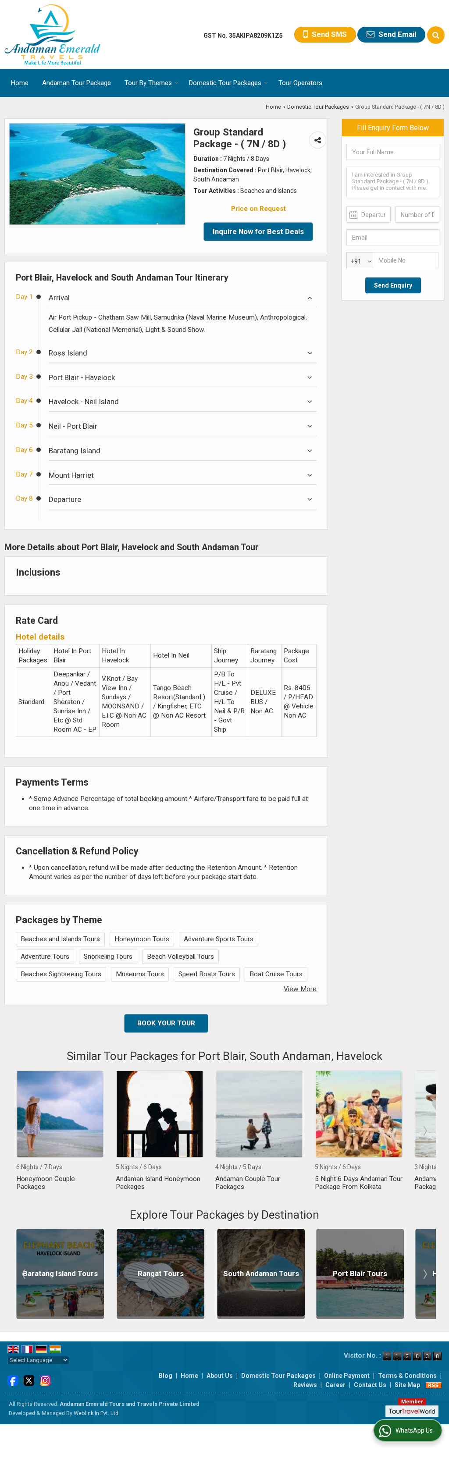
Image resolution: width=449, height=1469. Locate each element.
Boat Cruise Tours (276, 974)
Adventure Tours (45, 956)
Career (335, 1384)
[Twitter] (29, 1380)
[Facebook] (12, 1380)
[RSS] (434, 1384)
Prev (25, 1131)
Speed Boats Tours (206, 974)
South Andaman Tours (161, 1273)
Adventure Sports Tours (218, 939)
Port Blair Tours (259, 1273)
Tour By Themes (148, 83)
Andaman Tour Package (76, 83)
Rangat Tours (60, 1273)
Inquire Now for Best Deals (258, 231)
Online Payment (347, 1375)
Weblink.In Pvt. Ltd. (97, 1413)
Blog (165, 1375)
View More (300, 989)
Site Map (407, 1384)
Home (20, 83)
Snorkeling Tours (108, 956)
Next (424, 1131)
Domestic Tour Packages (225, 83)
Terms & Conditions (407, 1375)
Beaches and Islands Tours (60, 939)
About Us (220, 1375)
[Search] (436, 35)
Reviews (305, 1384)
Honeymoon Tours (141, 939)
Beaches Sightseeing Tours (61, 974)
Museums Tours (140, 974)
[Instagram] (45, 1380)
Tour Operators (300, 83)
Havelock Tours (358, 1273)
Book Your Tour (166, 1023)
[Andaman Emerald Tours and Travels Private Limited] (52, 34)
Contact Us (370, 1384)
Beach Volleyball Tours (180, 956)
